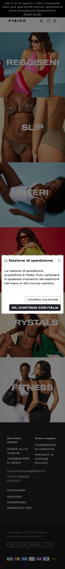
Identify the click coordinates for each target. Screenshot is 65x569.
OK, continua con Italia (34, 307)
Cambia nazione (42, 299)
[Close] (59, 260)
